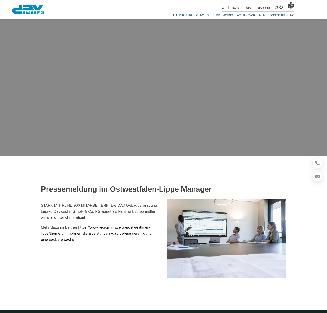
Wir (223, 7)
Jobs (248, 7)
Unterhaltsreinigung (188, 15)
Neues (235, 7)
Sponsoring (264, 7)
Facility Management (251, 15)
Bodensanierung (281, 15)
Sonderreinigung (220, 15)
